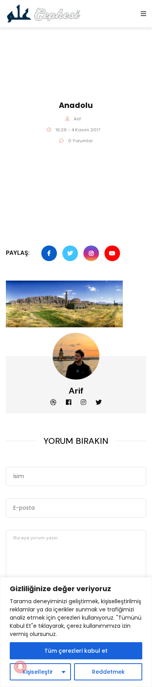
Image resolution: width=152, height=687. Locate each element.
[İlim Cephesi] (44, 13)
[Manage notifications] (20, 667)
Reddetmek (108, 672)
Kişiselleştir (38, 672)
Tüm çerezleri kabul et (76, 651)
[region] (76, 632)
